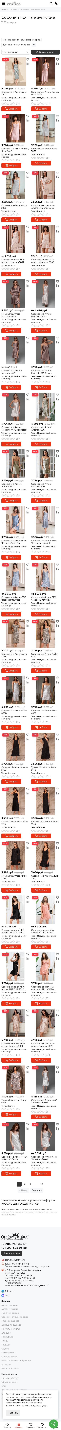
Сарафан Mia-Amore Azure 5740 (44, 877)
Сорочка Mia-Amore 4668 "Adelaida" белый (44, 1101)
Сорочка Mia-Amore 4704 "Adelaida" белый (14, 1158)
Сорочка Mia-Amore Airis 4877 (13, 93)
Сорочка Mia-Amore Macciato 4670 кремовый (14, 428)
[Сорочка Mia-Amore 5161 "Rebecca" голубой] (15, 577)
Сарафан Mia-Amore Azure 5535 (14, 822)
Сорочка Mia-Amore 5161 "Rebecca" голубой (13, 598)
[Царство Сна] (14, 3)
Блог (3, 1386)
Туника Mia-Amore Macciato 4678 (10, 315)
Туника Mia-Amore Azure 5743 (14, 877)
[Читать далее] (8, 1215)
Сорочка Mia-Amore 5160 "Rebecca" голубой (43, 598)
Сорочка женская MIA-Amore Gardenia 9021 (13, 1044)
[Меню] (3, 3)
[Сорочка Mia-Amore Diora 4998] (15, 690)
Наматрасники (8, 1352)
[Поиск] (51, 3)
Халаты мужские (9, 1309)
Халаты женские (9, 1305)
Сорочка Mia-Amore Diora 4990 (44, 712)
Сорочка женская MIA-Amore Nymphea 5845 (42, 206)
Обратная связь (9, 1382)
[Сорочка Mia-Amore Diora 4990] (45, 690)
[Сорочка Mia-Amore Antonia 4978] (45, 407)
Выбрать (13, 109)
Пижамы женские (10, 1313)
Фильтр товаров (47, 52)
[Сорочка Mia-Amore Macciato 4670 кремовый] (15, 407)
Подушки (6, 1344)
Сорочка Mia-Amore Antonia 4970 (41, 485)
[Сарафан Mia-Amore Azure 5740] (45, 855)
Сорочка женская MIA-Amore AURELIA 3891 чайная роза (42, 931)
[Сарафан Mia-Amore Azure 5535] (15, 801)
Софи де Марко (9, 1356)
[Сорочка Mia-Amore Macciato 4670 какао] (45, 350)
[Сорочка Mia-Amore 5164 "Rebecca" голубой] (45, 520)
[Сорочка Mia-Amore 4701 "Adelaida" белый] (45, 1136)
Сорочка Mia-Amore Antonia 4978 (41, 428)
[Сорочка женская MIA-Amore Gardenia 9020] (45, 1023)
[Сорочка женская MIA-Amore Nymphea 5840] (45, 239)
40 (41, 1184)
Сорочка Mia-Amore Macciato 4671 (11, 371)
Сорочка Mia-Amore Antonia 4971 (11, 485)
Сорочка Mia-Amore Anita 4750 (44, 655)
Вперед (36, 1190)
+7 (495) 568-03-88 (14, 1247)
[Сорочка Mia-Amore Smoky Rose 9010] (15, 128)
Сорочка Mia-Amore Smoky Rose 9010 (15, 150)
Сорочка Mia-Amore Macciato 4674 (41, 315)
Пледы (4, 1341)
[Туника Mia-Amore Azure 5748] (45, 747)
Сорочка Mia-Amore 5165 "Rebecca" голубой (13, 541)
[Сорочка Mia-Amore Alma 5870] (15, 185)
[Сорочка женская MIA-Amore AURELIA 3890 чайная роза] (45, 966)
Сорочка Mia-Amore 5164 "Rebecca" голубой (43, 541)
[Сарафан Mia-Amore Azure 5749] (15, 747)
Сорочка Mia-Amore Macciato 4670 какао (41, 371)
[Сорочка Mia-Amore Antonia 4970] (45, 463)
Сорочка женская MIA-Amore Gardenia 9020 (42, 1044)
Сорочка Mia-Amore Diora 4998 (14, 712)
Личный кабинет (10, 1378)
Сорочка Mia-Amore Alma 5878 (44, 150)
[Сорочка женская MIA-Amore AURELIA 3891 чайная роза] (45, 909)
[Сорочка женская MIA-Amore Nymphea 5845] (45, 185)
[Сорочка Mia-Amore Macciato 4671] (15, 350)
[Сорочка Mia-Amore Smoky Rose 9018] (45, 71)
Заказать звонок (12, 1253)
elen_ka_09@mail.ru (15, 1260)
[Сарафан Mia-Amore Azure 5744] (45, 801)
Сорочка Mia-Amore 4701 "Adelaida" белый (44, 1158)
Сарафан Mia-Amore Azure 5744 (44, 822)
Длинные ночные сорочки (16, 44)
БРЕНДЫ (6, 1364)
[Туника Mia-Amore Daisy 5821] (15, 1080)
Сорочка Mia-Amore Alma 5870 (14, 206)
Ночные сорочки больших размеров (21, 39)
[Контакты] (57, 3)
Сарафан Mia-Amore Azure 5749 (14, 768)
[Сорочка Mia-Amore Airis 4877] (15, 71)
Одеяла (5, 1348)
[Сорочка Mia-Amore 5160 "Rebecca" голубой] (45, 577)
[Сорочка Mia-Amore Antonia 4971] (15, 463)
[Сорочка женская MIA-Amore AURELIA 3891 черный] (15, 909)
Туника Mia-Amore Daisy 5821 (13, 1101)
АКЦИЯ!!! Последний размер (16, 1360)
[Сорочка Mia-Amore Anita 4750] (45, 633)
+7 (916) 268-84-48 (13, 1244)
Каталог (14, 10)
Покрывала (7, 1337)
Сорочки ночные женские (14, 1317)
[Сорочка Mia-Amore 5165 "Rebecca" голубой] (15, 520)
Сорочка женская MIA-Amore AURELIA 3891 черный (13, 931)
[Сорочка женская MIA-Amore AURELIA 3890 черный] (15, 966)
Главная (5, 10)
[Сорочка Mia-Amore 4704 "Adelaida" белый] (15, 1136)
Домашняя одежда (11, 1325)
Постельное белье (10, 1329)
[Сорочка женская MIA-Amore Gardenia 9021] (15, 1023)
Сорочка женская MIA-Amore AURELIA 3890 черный (13, 988)
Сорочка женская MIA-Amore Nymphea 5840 (42, 260)
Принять (13, 1412)
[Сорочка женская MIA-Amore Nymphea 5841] (15, 239)
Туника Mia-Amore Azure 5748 (43, 768)
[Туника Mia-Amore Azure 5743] (15, 855)
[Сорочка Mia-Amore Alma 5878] (45, 128)
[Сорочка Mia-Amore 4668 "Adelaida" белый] (45, 1080)
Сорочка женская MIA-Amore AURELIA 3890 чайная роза (42, 988)
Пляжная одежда (10, 1321)
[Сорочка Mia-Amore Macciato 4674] (45, 293)
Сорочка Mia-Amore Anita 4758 (14, 655)
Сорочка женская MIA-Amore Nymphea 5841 (13, 260)
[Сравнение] (28, 64)
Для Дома (6, 1333)
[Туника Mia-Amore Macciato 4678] (15, 293)
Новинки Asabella (10, 1368)
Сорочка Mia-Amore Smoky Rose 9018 (45, 93)
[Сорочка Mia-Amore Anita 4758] (15, 633)
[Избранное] (28, 59)
